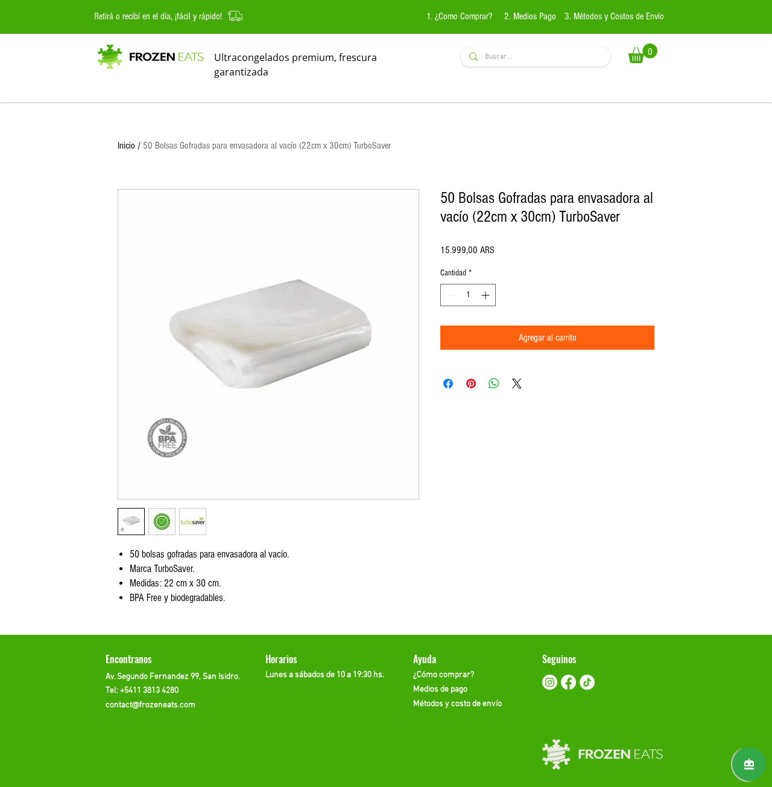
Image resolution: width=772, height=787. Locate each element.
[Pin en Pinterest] (471, 383)
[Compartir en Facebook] (448, 383)
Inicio (126, 145)
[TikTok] (587, 682)
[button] (642, 53)
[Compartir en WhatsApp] (494, 383)
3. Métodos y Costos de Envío (614, 16)
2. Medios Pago (530, 16)
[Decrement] (449, 295)
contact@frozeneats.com (150, 705)
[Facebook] (568, 682)
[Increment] (486, 295)
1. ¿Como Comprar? (460, 16)
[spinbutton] (468, 295)
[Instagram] (549, 682)
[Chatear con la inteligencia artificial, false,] (749, 764)
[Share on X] (517, 383)
